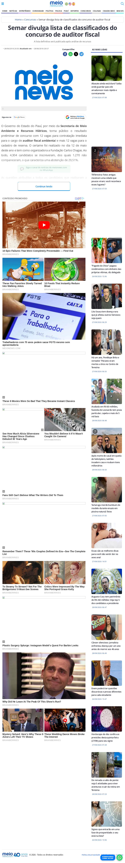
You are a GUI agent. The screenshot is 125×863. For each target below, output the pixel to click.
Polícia (58, 11)
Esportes (75, 11)
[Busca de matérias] (122, 4)
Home (4, 11)
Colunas (97, 11)
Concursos (86, 11)
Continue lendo (44, 186)
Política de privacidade (91, 855)
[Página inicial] (56, 4)
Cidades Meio (109, 11)
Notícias (13, 11)
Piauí (66, 11)
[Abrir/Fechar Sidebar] (2, 3)
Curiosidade (38, 11)
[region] (107, 124)
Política (49, 11)
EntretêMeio (24, 11)
